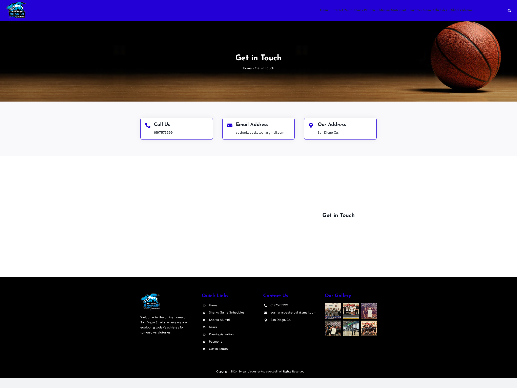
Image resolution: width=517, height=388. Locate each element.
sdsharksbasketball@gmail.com (260, 132)
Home (247, 68)
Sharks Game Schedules (227, 312)
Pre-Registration (221, 334)
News (213, 327)
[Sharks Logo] (150, 295)
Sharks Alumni (219, 320)
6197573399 (163, 132)
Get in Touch (218, 349)
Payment (215, 342)
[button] (507, 10)
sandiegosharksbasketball (260, 371)
